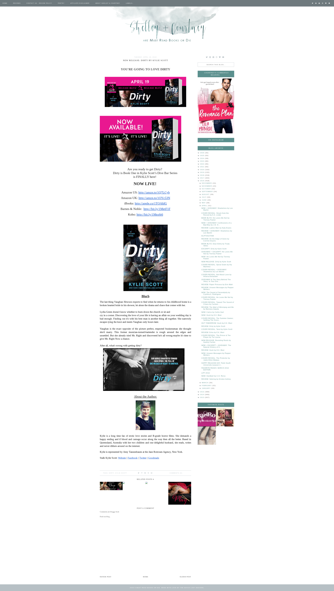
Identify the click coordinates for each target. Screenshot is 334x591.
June (204, 200)
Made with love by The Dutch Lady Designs (182, 587)
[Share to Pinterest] (145, 473)
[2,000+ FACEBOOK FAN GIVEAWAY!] (207, 417)
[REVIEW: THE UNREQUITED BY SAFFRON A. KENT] (207, 435)
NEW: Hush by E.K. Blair (211, 315)
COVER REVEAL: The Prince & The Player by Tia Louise (216, 336)
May (204, 203)
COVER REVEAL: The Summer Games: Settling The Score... (217, 319)
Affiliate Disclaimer (80, 3)
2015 (202, 392)
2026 (202, 153)
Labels (129, 3)
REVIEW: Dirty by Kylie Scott (213, 326)
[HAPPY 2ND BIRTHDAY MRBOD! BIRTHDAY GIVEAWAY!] (225, 417)
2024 (202, 158)
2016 (202, 180)
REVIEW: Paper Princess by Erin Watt (217, 284)
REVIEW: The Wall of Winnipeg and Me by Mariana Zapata (217, 308)
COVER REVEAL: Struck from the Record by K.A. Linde (215, 214)
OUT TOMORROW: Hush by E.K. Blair (216, 323)
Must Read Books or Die (148, 587)
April (205, 205)
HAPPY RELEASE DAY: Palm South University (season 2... (216, 364)
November (207, 186)
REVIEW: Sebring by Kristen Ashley (216, 379)
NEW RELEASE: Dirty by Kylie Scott (216, 262)
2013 (202, 397)
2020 (202, 169)
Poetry (61, 3)
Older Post (185, 577)
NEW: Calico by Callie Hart (212, 312)
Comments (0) (176, 473)
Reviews (17, 3)
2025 (202, 155)
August (206, 194)
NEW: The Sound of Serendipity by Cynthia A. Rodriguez (215, 293)
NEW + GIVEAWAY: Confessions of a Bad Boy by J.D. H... (216, 224)
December (207, 183)
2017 (202, 178)
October (206, 189)
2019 (202, 172)
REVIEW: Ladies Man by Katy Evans (216, 228)
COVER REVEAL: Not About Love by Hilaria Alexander (216, 275)
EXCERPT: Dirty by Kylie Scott (213, 249)
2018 (202, 175)
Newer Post (105, 577)
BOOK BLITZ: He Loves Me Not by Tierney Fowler (215, 219)
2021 (202, 167)
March (205, 382)
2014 (202, 394)
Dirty (111, 473)
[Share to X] (138, 473)
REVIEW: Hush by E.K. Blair (213, 350)
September (207, 191)
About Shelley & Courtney (107, 3)
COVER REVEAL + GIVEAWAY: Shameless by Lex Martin (214, 270)
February (207, 385)
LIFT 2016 (205, 373)
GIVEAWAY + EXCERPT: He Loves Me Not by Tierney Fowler (217, 253)
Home (5, 3)
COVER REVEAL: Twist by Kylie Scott (216, 329)
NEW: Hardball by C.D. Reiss (213, 376)
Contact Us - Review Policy (39, 3)
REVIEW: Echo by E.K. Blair (212, 332)
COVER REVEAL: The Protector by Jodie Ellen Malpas (215, 359)
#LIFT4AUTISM (207, 236)
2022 (202, 164)
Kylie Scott (121, 473)
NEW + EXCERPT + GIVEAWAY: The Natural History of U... (216, 346)
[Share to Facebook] (141, 473)
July (204, 197)
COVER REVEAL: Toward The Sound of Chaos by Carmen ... (217, 303)
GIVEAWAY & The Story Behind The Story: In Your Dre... (216, 280)
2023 (202, 161)
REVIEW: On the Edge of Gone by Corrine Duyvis (215, 240)
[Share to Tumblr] (148, 473)
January (206, 388)
